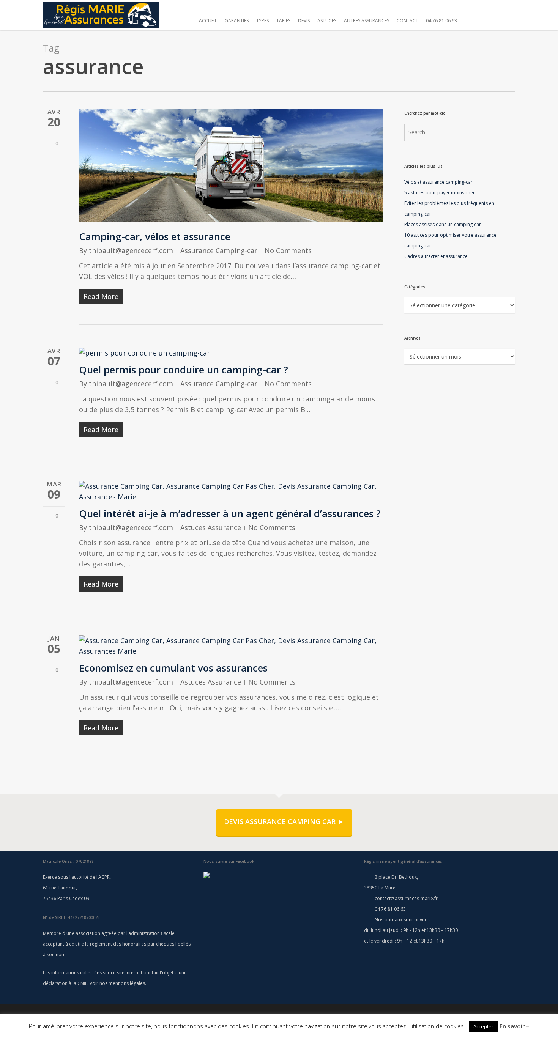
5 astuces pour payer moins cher (439, 192)
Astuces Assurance (210, 527)
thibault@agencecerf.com (131, 250)
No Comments (288, 250)
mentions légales (127, 983)
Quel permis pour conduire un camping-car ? (183, 369)
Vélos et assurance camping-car (438, 182)
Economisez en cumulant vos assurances (173, 668)
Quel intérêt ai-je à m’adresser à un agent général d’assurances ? (230, 513)
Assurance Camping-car (218, 250)
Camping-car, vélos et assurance (154, 236)
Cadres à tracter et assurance (436, 256)
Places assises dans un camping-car (442, 224)
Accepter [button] (483, 1026)
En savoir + (515, 1026)
